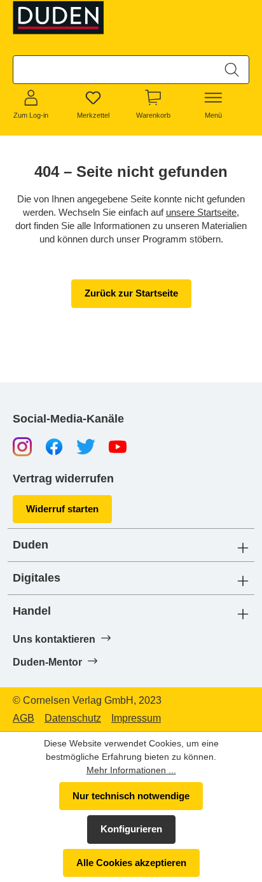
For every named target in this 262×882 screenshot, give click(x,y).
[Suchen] (232, 69)
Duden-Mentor (49, 662)
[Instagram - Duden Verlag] (22, 446)
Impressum (136, 718)
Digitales (36, 578)
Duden (30, 545)
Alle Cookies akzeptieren (131, 862)
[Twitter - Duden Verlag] (85, 446)
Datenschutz (73, 718)
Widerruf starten (62, 508)
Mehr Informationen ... (131, 770)
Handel (32, 611)
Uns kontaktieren (55, 639)
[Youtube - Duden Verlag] (117, 446)
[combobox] (114, 69)
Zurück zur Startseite (131, 293)
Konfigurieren (131, 828)
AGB (23, 718)
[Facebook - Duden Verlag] (54, 446)
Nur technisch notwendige (131, 795)
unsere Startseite (201, 212)
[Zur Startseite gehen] (59, 17)
